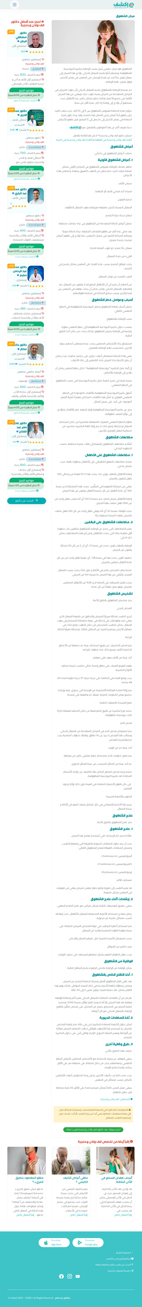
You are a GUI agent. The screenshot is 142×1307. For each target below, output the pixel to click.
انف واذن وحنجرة (109, 1100)
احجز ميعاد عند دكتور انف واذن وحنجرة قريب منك (93, 1130)
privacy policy (62, 1298)
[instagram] (71, 1277)
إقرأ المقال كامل (123, 1215)
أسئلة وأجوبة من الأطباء (118, 1259)
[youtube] (79, 1277)
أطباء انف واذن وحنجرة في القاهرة (113, 140)
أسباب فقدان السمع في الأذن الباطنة (116, 1180)
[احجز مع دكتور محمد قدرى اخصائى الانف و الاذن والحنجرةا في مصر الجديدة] (36, 118)
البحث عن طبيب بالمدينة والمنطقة (113, 1265)
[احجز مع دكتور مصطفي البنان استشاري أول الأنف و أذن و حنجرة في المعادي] (36, 40)
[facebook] (63, 1277)
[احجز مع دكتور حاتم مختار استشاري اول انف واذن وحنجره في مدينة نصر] (36, 352)
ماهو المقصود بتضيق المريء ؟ (29, 1180)
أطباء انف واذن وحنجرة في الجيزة (74, 140)
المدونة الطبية (123, 1253)
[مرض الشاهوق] (93, 42)
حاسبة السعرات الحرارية (119, 1271)
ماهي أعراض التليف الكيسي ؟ (75, 1180)
